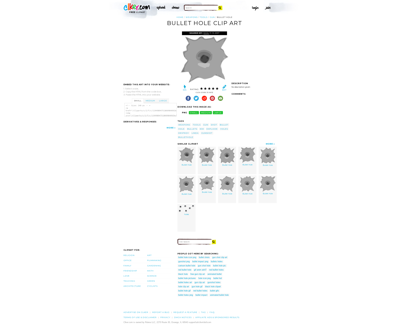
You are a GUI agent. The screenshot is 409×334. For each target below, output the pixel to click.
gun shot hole (204, 265)
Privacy (165, 317)
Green (151, 281)
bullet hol (217, 278)
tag (203, 312)
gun (212, 17)
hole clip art (183, 286)
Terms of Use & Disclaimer (140, 317)
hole (181, 129)
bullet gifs (214, 290)
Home (180, 17)
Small (137, 100)
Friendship (130, 271)
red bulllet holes (216, 270)
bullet (224, 125)
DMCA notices (183, 317)
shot (214, 125)
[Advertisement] (150, 55)
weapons (191, 17)
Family (127, 265)
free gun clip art (197, 274)
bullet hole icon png (187, 257)
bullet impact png (200, 261)
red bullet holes (200, 290)
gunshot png (184, 261)
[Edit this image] (224, 88)
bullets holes (217, 261)
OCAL (206, 33)
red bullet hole (184, 270)
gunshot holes (214, 282)
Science (152, 276)
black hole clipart (213, 286)
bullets (192, 129)
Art (149, 255)
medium (206, 112)
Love (126, 276)
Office (127, 260)
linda (195, 133)
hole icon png (204, 278)
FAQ (212, 312)
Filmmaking (154, 260)
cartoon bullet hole (186, 265)
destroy (183, 133)
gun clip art (200, 282)
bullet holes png (185, 295)
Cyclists (152, 286)
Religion (129, 255)
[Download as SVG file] (184, 88)
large (218, 112)
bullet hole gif (184, 290)
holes (224, 129)
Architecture (132, 286)
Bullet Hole (187, 165)
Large (163, 100)
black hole (183, 274)
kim (202, 129)
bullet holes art (185, 282)
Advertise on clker (135, 312)
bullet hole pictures (187, 278)
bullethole (185, 137)
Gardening (154, 265)
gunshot (206, 133)
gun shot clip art (219, 257)
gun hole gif (197, 286)
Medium (150, 100)
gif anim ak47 (200, 270)
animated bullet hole (219, 295)
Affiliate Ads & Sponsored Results (217, 317)
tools (203, 17)
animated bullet (215, 274)
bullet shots (204, 257)
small (194, 112)
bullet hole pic (219, 265)
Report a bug (161, 312)
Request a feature (185, 312)
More (170, 128)
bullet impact (201, 295)
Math (150, 271)
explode (212, 129)
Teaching (129, 281)
